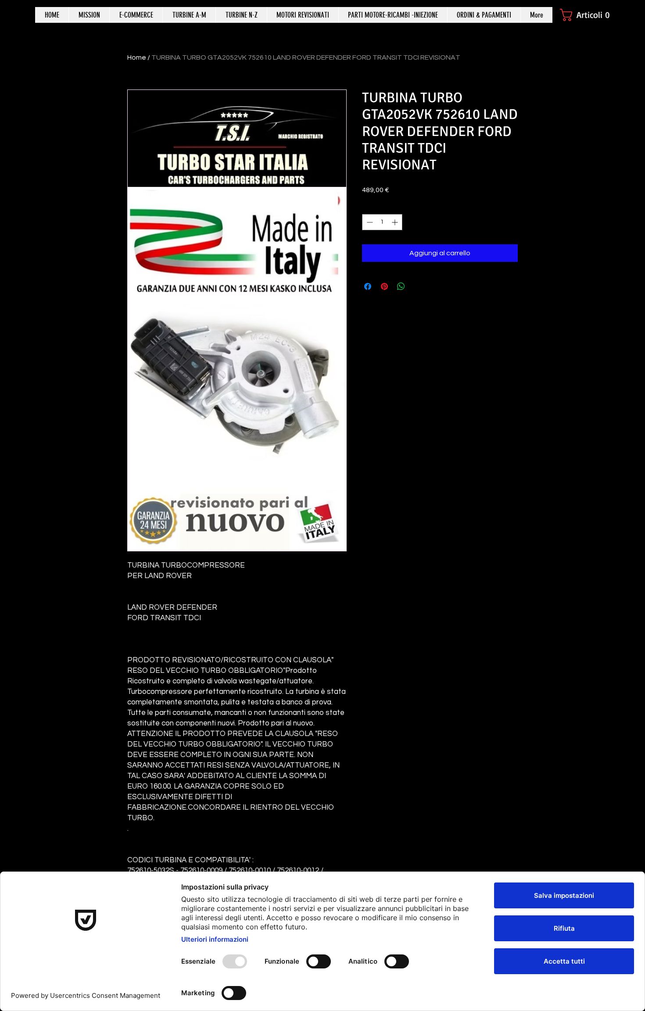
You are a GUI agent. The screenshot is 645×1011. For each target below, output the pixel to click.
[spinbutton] (382, 222)
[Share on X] (417, 286)
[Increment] (395, 222)
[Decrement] (368, 222)
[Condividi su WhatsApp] (401, 286)
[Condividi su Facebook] (367, 286)
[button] (589, 15)
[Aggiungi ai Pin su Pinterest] (384, 286)
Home (136, 57)
